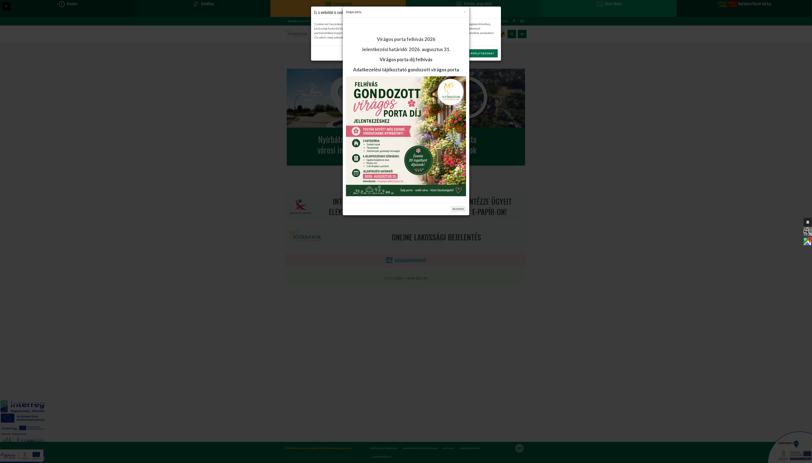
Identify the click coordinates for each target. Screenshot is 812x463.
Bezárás (458, 209)
